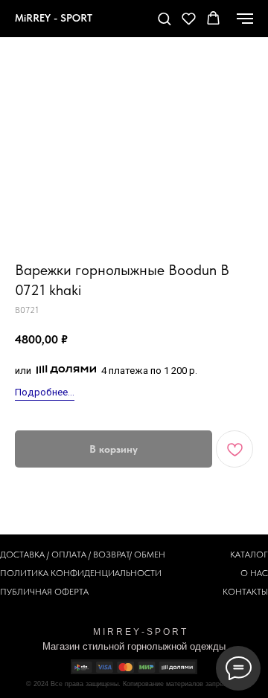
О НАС (254, 573)
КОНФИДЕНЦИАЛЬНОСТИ (106, 573)
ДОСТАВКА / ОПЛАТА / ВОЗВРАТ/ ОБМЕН (82, 554)
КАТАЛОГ (249, 554)
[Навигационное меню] (245, 18)
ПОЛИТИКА (24, 573)
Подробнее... (44, 392)
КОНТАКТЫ (245, 591)
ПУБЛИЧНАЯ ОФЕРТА (44, 591)
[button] (164, 18)
